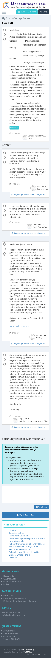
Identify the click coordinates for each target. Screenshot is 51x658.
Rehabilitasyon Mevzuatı (14, 598)
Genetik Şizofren (16, 533)
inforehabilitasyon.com (13, 615)
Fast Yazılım (42, 654)
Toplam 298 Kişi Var (12, 639)
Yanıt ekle (42, 507)
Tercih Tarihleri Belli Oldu (20, 549)
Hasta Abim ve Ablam (18, 535)
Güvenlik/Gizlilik (10, 578)
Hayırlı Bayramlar (17, 541)
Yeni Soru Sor (26, 515)
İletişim (6, 584)
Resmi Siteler (9, 595)
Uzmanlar (14, 127)
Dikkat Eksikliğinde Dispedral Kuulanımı (27, 538)
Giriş (44, 11)
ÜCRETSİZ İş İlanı (28, 11)
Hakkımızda (8, 576)
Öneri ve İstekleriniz (12, 581)
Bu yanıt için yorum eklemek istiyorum (29, 195)
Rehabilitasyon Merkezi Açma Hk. (24, 552)
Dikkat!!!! (13, 557)
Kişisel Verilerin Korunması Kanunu (19, 601)
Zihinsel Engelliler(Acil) (19, 555)
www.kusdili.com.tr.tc (19, 326)
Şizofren (12, 530)
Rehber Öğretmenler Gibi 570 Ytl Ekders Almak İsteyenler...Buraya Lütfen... (27, 545)
